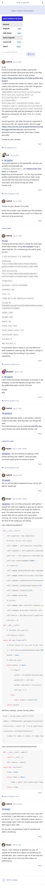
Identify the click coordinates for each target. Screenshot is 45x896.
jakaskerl (8, 413)
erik (6, 241)
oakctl (5, 46)
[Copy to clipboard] (41, 530)
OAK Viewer (7, 33)
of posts (21, 3)
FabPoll (9, 160)
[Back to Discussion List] (2, 2)
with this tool (36, 426)
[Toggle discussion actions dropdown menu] (42, 2)
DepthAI (6, 29)
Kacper (7, 480)
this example (28, 246)
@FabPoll (6, 454)
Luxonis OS (7, 42)
